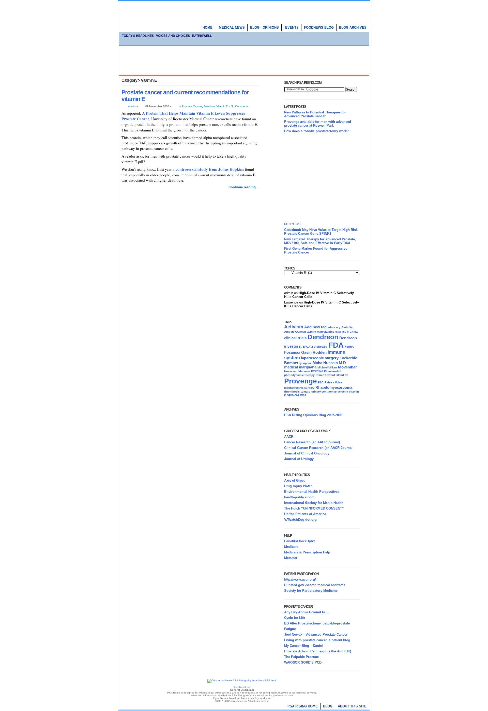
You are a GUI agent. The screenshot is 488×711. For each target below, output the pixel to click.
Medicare (291, 547)
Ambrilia (347, 327)
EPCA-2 (308, 346)
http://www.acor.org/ (300, 579)
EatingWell (202, 35)
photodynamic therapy (299, 375)
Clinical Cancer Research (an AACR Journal (318, 448)
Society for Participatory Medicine (311, 590)
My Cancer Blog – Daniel (303, 646)
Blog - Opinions (264, 27)
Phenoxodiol (332, 371)
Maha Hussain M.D (329, 363)
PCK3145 (317, 371)
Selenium (209, 106)
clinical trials (295, 338)
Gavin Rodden (314, 352)
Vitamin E (222, 106)
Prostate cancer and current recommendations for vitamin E (185, 95)
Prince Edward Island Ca (332, 375)
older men (303, 371)
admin (131, 106)
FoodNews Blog (319, 27)
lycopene (305, 363)
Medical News (232, 27)
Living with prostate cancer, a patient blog (317, 640)
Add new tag (315, 327)
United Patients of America (305, 514)
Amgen (289, 331)
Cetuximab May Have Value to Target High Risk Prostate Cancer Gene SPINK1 (321, 231)
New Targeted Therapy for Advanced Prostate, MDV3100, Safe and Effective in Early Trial (320, 241)
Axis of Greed (295, 480)
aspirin (311, 331)
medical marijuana (300, 367)
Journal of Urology (299, 459)
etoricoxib (320, 346)
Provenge (300, 381)
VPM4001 (293, 395)
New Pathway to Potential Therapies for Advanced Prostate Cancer (315, 114)
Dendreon (323, 337)
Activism (293, 326)
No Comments (240, 106)
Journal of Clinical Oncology (306, 453)
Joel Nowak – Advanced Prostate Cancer (315, 634)
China (354, 331)
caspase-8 (342, 331)
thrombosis (292, 391)
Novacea (290, 371)
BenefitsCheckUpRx (299, 541)
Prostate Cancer (192, 106)
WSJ (303, 395)
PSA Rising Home (302, 706)
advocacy (334, 327)
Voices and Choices (173, 35)
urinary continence (324, 391)
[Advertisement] (244, 60)
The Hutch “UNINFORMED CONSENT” (314, 508)
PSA (321, 382)
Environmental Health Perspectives (311, 492)
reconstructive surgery (299, 387)
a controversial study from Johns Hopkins (208, 169)
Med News (292, 224)
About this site (352, 706)
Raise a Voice (333, 382)
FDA (336, 345)
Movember (347, 367)
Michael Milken (327, 367)
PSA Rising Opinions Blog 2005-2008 (313, 415)
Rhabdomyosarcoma (333, 387)
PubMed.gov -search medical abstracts (314, 585)
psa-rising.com (239, 701)
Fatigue (290, 629)
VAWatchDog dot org (300, 519)
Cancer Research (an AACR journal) (312, 442)
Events (292, 27)
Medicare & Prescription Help (307, 552)
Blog (327, 706)
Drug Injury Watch (298, 486)
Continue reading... (243, 187)
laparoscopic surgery (320, 358)
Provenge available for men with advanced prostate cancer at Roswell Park (317, 123)
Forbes (349, 346)
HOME (207, 27)
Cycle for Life (294, 618)
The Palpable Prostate (301, 657)
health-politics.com (299, 497)
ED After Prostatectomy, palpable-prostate (317, 623)
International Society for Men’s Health (313, 503)
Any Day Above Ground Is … (306, 612)
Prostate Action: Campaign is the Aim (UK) (317, 651)
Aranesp (300, 331)
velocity (343, 391)
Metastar (290, 558)
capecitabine (325, 331)
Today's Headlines (138, 35)
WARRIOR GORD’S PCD (303, 662)
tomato (305, 391)
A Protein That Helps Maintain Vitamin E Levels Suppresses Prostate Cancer (183, 116)
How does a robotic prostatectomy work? (316, 131)
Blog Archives (353, 27)
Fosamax (292, 352)
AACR (288, 436)
